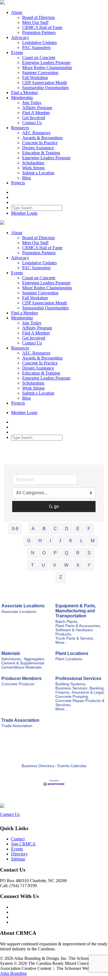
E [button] (77, 528)
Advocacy (20, 37)
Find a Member (24, 92)
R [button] (77, 553)
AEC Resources (36, 132)
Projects (18, 182)
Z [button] (60, 577)
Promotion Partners (39, 32)
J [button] (60, 540)
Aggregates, (34, 659)
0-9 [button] (15, 528)
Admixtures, (11, 659)
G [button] (28, 540)
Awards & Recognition (42, 137)
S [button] (89, 553)
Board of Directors (38, 17)
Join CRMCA (23, 844)
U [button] (43, 565)
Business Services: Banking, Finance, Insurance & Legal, (80, 690)
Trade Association (20, 720)
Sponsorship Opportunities (45, 87)
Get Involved (33, 117)
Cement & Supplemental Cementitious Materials (22, 665)
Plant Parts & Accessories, (78, 626)
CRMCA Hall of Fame (42, 27)
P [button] (55, 553)
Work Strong (33, 167)
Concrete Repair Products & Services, (79, 703)
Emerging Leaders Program (46, 62)
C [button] (55, 528)
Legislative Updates (39, 42)
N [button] (32, 553)
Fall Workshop (35, 77)
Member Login (24, 213)
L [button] (81, 540)
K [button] (70, 540)
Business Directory (38, 766)
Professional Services (78, 678)
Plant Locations (71, 653)
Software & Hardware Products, (74, 632)
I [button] (50, 540)
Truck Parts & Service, (74, 638)
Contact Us (32, 122)
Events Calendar (72, 766)
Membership (22, 97)
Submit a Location (38, 172)
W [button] (66, 565)
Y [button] (89, 565)
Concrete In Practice (40, 142)
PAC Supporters (36, 47)
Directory (19, 854)
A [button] (33, 528)
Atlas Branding (13, 973)
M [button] (92, 540)
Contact (18, 838)
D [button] (66, 528)
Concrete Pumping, (72, 696)
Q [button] (66, 553)
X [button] (77, 565)
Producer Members (21, 678)
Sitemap (18, 859)
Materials (10, 653)
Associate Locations (23, 605)
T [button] (32, 565)
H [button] (40, 540)
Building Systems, (70, 684)
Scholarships (33, 162)
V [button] (54, 565)
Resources (20, 127)
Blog (26, 177)
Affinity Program (37, 107)
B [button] (44, 528)
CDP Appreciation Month (44, 82)
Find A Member (36, 112)
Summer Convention (40, 72)
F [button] (89, 528)
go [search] (56, 506)
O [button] (44, 553)
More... (61, 642)
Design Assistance (38, 147)
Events (17, 52)
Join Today (32, 102)
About (16, 12)
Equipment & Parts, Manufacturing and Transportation (75, 610)
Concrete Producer (18, 684)
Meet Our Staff (35, 22)
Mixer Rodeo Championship (47, 67)
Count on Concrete (38, 57)
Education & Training (41, 152)
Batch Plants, (66, 622)
